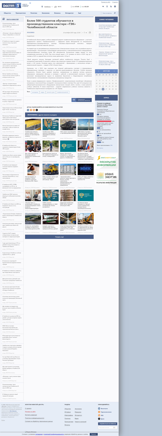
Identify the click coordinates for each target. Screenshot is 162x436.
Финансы (57, 13)
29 (112, 89)
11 (99, 83)
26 (103, 89)
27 (106, 89)
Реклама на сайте (105, 2)
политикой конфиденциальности (54, 434)
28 (109, 89)
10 (96, 83)
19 (103, 86)
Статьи (3, 420)
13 (106, 83)
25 (99, 89)
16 (116, 83)
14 (109, 83)
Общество (7, 13)
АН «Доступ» (13, 411)
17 (96, 86)
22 (112, 86)
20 (106, 86)
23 (116, 86)
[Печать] (90, 33)
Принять (93, 434)
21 (109, 86)
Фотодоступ (69, 13)
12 (103, 83)
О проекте (115, 2)
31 (96, 92)
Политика (33, 13)
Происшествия (21, 13)
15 (112, 83)
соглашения (38, 434)
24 (96, 89)
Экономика (45, 13)
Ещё (79, 13)
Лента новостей (13, 19)
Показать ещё (59, 237)
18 (99, 86)
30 (116, 89)
